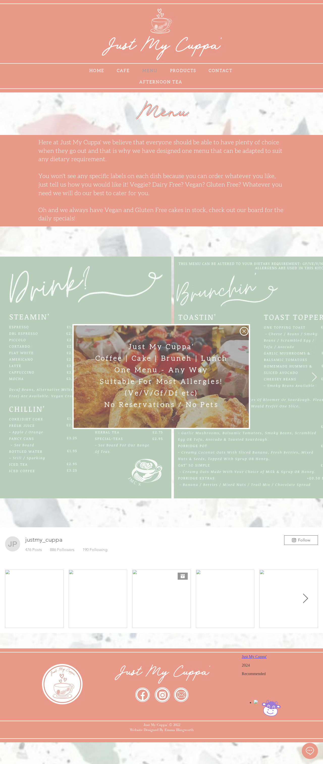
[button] (244, 331)
